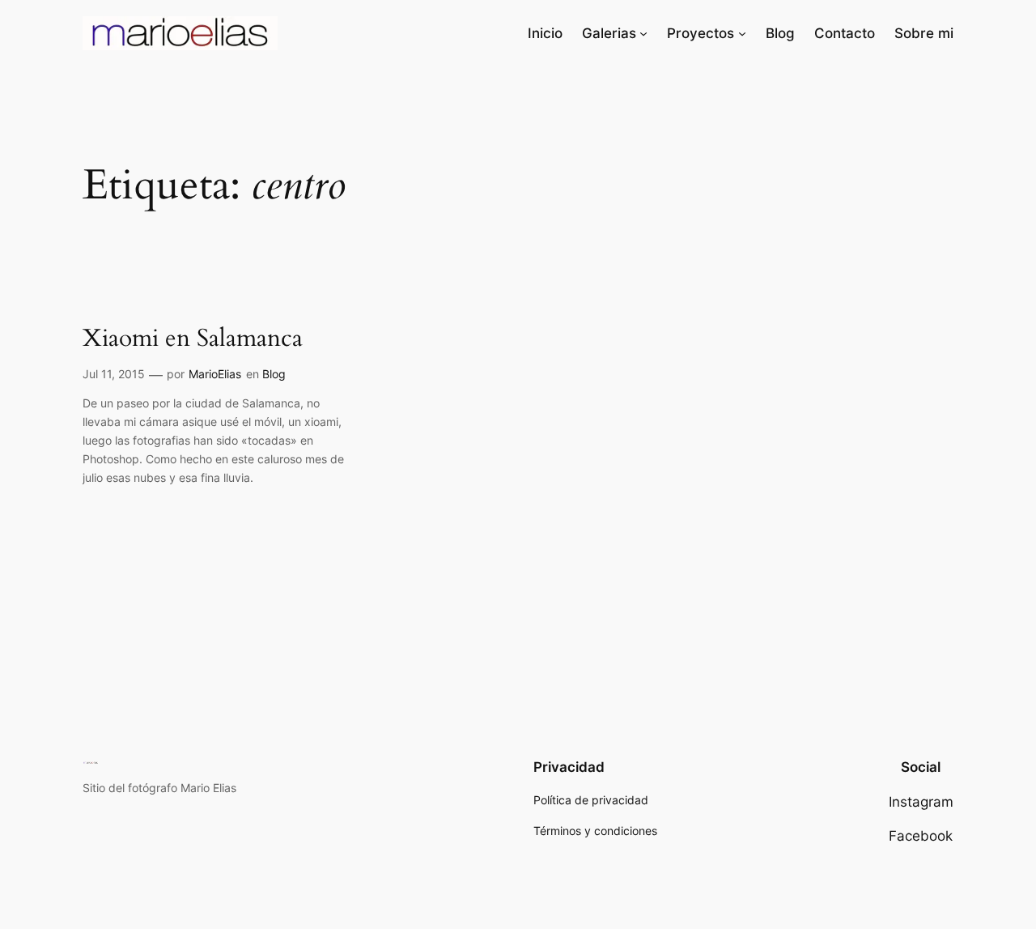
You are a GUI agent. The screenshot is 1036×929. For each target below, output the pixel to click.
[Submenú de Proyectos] (742, 33)
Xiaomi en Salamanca (193, 339)
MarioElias (215, 374)
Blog (274, 374)
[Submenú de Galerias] (643, 33)
